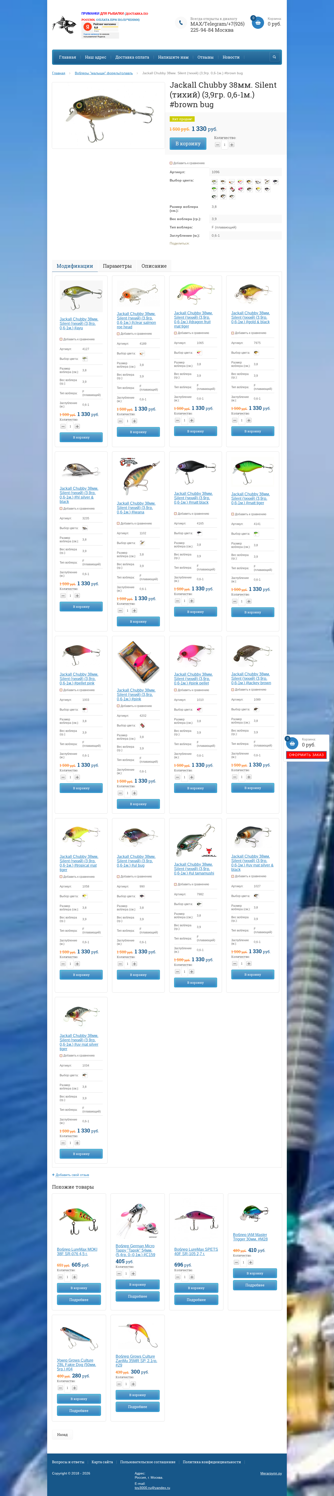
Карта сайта (102, 1462)
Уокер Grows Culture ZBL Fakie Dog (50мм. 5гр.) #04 (76, 1364)
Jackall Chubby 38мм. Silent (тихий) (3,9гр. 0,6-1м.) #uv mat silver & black (252, 863)
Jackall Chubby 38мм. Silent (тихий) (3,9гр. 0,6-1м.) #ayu (79, 323)
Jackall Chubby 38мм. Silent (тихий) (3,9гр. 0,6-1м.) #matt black (193, 498)
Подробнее (79, 1299)
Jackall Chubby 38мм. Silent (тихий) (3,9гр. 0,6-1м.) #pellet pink (79, 678)
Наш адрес (95, 57)
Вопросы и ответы (68, 1462)
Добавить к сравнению (189, 163)
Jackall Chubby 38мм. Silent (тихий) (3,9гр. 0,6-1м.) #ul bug (136, 861)
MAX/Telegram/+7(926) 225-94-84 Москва (217, 27)
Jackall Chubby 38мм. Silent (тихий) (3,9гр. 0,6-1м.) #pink (136, 694)
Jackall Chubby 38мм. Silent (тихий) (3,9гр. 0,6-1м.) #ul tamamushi (194, 868)
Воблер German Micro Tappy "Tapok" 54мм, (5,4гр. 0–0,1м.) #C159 (135, 1250)
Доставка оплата (132, 57)
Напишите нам (173, 57)
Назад (62, 1434)
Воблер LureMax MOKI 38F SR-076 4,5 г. (77, 1251)
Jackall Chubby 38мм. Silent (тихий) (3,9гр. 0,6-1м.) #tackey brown (251, 678)
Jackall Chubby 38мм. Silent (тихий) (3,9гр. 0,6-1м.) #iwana (136, 507)
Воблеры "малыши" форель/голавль (104, 73)
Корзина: (301, 742)
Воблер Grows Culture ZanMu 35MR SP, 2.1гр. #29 (136, 1360)
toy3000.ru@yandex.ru (152, 1488)
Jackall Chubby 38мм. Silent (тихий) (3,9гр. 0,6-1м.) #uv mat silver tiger (79, 1042)
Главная (67, 57)
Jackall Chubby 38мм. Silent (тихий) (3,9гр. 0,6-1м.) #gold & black (250, 317)
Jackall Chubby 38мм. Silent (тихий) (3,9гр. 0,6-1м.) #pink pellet (193, 678)
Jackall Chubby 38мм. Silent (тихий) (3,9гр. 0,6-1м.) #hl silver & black (79, 495)
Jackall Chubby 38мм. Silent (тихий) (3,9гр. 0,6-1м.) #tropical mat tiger (79, 863)
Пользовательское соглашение (148, 1462)
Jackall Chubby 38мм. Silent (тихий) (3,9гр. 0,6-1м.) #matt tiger (250, 498)
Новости (231, 57)
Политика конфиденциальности (212, 1462)
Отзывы (206, 57)
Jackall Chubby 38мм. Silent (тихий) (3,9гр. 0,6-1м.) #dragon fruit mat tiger (193, 319)
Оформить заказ (306, 755)
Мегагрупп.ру (271, 1473)
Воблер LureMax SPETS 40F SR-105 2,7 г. (196, 1251)
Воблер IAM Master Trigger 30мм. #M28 (250, 1237)
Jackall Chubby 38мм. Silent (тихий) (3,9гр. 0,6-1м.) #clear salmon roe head (136, 320)
